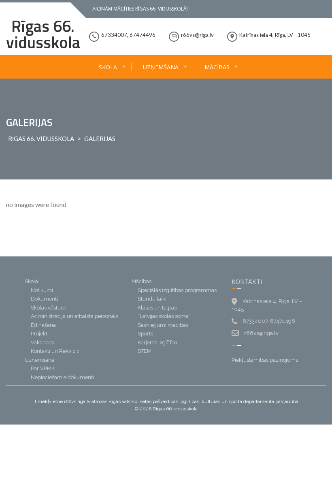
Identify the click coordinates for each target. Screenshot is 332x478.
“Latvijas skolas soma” (164, 316)
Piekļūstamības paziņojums (265, 360)
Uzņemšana (161, 67)
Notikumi (42, 290)
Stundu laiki (152, 299)
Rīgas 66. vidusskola (43, 34)
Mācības (217, 67)
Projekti (40, 334)
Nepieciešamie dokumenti (62, 377)
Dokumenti (44, 299)
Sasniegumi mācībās (163, 325)
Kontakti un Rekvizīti (55, 351)
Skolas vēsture (48, 308)
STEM (144, 351)
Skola (108, 67)
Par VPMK (43, 368)
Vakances (42, 342)
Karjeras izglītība (157, 342)
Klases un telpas (157, 308)
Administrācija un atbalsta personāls (74, 316)
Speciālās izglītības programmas (177, 290)
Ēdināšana (43, 325)
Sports (145, 334)
